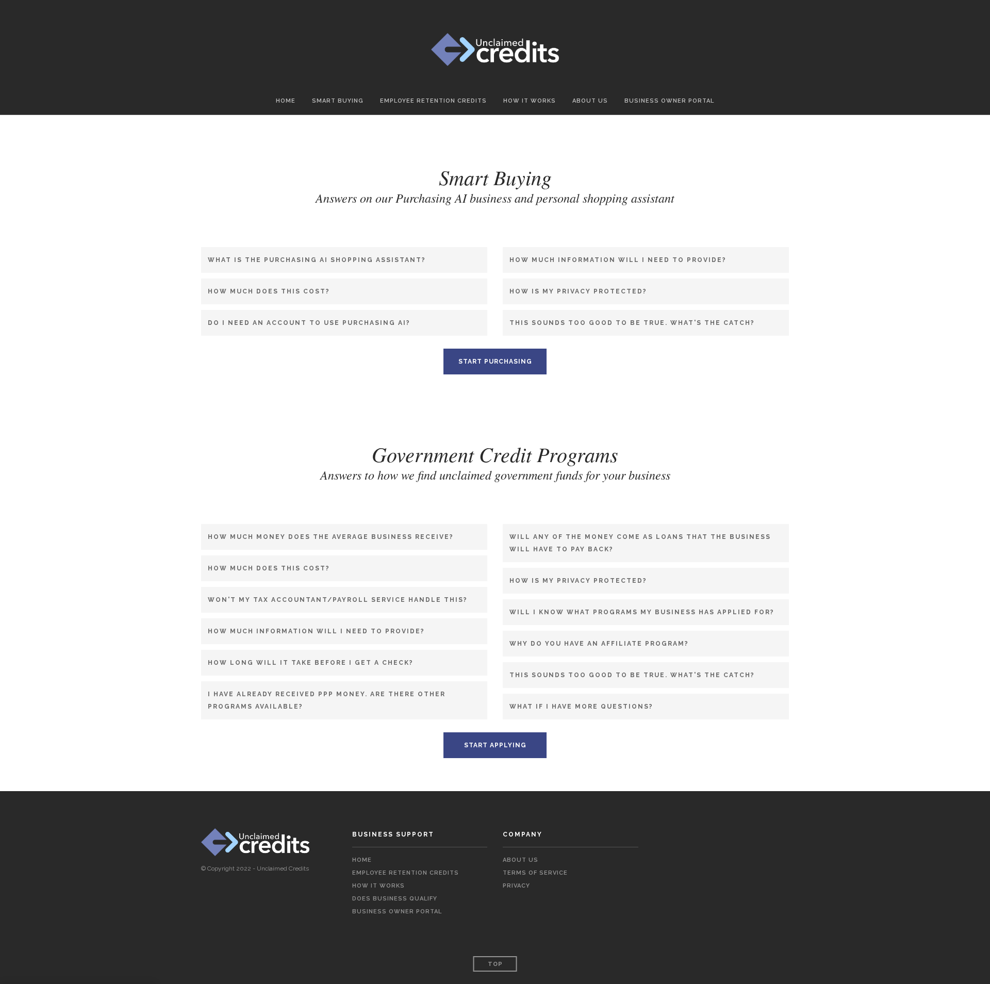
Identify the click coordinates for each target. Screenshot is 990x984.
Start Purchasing (495, 361)
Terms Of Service (535, 873)
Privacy (516, 885)
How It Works (529, 100)
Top (495, 964)
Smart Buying (338, 100)
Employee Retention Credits (433, 100)
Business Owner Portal (669, 100)
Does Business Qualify (394, 898)
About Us (590, 100)
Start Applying (495, 745)
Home (285, 100)
